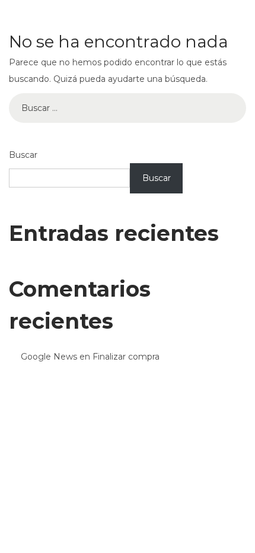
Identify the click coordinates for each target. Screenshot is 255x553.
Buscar (23, 155)
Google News (49, 356)
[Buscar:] (127, 108)
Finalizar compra (126, 356)
